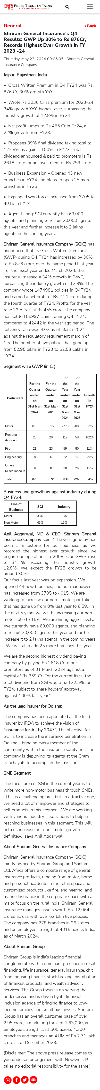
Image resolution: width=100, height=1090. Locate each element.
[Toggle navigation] (89, 6)
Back (91, 25)
